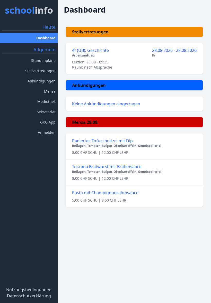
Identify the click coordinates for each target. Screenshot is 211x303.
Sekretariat (46, 111)
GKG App (48, 122)
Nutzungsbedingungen (28, 289)
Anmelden (47, 132)
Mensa (50, 91)
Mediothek (46, 101)
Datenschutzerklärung (29, 296)
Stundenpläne (43, 60)
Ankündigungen (42, 81)
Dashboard (46, 37)
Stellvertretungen (40, 70)
